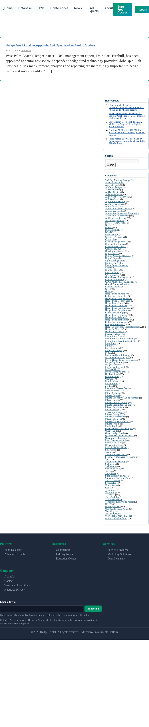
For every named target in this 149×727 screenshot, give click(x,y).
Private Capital (112, 395)
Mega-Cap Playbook (115, 367)
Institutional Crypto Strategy (119, 338)
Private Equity (112, 409)
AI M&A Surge (112, 199)
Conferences (59, 8)
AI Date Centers (113, 192)
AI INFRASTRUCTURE (117, 196)
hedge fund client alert (116, 296)
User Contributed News (116, 508)
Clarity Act (110, 239)
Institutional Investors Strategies (121, 341)
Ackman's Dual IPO (114, 182)
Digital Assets (112, 253)
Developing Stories (114, 251)
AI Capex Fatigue (113, 187)
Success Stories (112, 480)
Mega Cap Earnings (115, 362)
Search (110, 165)
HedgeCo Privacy (14, 589)
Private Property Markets (117, 421)
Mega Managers (113, 364)
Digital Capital (112, 258)
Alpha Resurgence (114, 206)
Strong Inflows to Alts (115, 475)
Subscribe (93, 608)
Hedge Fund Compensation (118, 298)
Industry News (64, 554)
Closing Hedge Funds (115, 241)
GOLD (108, 289)
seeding (109, 452)
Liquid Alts (110, 343)
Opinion (109, 378)
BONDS (109, 232)
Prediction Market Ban (116, 388)
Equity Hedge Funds (115, 260)
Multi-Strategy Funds (115, 371)
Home (8, 8)
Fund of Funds (112, 272)
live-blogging (112, 348)
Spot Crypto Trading (115, 461)
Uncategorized (112, 506)
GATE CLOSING (113, 274)
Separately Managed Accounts (120, 456)
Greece (108, 291)
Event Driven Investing (116, 265)
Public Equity (112, 426)
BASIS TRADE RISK (115, 222)
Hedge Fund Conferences (117, 300)
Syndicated (110, 482)
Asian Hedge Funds (114, 220)
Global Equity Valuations (117, 284)
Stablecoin (110, 464)
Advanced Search (14, 554)
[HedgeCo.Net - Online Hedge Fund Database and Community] (3, 9)
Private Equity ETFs (115, 414)
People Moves (112, 381)
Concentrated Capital (115, 246)
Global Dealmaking (114, 279)
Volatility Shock (113, 513)
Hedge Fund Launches (116, 305)
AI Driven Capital (114, 194)
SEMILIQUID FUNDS (116, 454)
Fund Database (13, 549)
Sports (108, 459)
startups (109, 471)
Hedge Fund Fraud (114, 303)
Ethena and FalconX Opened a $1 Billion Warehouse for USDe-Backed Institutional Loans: (127, 115)
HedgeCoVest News (114, 331)
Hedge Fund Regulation (117, 310)
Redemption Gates (114, 445)
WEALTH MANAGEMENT (118, 516)
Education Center (66, 558)
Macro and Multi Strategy (118, 355)
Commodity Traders (115, 244)
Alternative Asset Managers (118, 208)
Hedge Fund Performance (117, 307)
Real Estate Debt (113, 442)
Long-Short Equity (114, 350)
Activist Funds (112, 185)
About (108, 8)
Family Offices (112, 270)
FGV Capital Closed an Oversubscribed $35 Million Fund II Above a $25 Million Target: (126, 107)
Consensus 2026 (113, 248)
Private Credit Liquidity (117, 402)
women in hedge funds (116, 518)
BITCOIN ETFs (112, 229)
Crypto (111, 494)
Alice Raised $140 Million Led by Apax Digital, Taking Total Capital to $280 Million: (127, 141)
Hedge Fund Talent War (116, 317)
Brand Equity (111, 234)
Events (108, 267)
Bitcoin (109, 227)
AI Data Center (112, 189)
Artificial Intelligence (115, 218)
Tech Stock (110, 490)
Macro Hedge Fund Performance (121, 359)
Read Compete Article (116, 440)
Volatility (109, 511)
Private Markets (113, 419)
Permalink (26, 50)
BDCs (108, 225)
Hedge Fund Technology (117, 319)
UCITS (108, 504)
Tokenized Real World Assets (119, 501)
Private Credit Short (115, 407)
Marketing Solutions (119, 554)
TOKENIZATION (113, 499)
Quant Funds (111, 430)
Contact (8, 580)
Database (25, 8)
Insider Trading (112, 333)
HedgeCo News (112, 329)
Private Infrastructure (115, 416)
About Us (10, 576)
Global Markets (112, 286)
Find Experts (93, 9)
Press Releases (112, 390)
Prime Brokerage (113, 393)
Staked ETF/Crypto (114, 468)
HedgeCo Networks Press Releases (122, 326)
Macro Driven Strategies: (117, 357)
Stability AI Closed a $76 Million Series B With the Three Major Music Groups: (127, 132)
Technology (111, 492)
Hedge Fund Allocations (117, 293)
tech (107, 487)
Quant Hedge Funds (115, 433)
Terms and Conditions (17, 585)
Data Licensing (116, 558)
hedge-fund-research (115, 324)
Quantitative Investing (116, 438)
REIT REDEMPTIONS (116, 447)
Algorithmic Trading (115, 201)
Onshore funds (112, 376)
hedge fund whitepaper (116, 322)
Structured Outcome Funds (118, 478)
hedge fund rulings (114, 312)
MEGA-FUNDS (112, 369)
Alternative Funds (114, 211)
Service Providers (118, 549)
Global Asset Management (118, 277)
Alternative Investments (117, 215)
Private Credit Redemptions (118, 404)
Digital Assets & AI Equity (118, 255)
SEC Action (111, 449)
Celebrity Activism (114, 237)
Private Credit (112, 400)
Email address (7, 602)
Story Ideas (110, 473)
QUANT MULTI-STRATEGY (119, 435)
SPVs (41, 8)
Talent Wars (111, 485)
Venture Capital (115, 412)
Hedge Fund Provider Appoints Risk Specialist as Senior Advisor (50, 45)
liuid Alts (109, 345)
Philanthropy (111, 383)
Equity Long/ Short (114, 263)
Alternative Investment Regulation (122, 213)
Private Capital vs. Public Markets (122, 397)
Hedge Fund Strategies (116, 315)
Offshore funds (112, 374)
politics (109, 386)
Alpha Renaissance (114, 203)
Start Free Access (122, 9)
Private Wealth (112, 423)
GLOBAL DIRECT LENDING (119, 281)
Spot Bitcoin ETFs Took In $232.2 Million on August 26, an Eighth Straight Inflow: (125, 124)
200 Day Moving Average (117, 180)
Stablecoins (111, 466)
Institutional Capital (115, 336)
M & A (108, 352)
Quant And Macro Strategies (119, 428)
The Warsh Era (112, 497)
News (78, 8)
